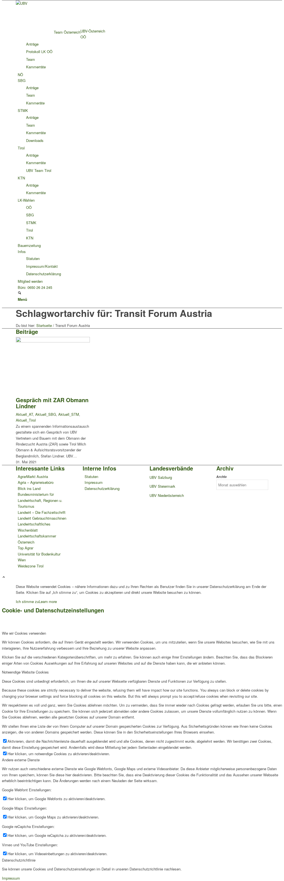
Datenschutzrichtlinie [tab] (19, 860)
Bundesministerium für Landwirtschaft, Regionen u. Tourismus (40, 500)
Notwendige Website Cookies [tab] (25, 672)
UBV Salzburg (160, 477)
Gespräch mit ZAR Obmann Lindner (52, 403)
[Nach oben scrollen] (4, 577)
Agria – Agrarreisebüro (36, 482)
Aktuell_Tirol (26, 420)
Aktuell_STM (68, 414)
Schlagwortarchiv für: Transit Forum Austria (114, 313)
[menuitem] (143, 31)
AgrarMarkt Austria (33, 476)
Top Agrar (25, 547)
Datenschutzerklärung (102, 488)
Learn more (48, 601)
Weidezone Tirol (31, 566)
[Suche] (19, 293)
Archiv (221, 476)
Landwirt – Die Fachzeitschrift (41, 512)
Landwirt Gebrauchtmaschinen (42, 518)
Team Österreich (67, 32)
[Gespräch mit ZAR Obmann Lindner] (53, 341)
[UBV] (57, 3)
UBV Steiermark (162, 486)
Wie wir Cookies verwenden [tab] (24, 633)
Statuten (91, 476)
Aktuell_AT (24, 414)
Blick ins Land (29, 488)
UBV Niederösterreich (166, 495)
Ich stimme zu (27, 601)
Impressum (94, 482)
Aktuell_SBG (45, 414)
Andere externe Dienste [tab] (21, 759)
